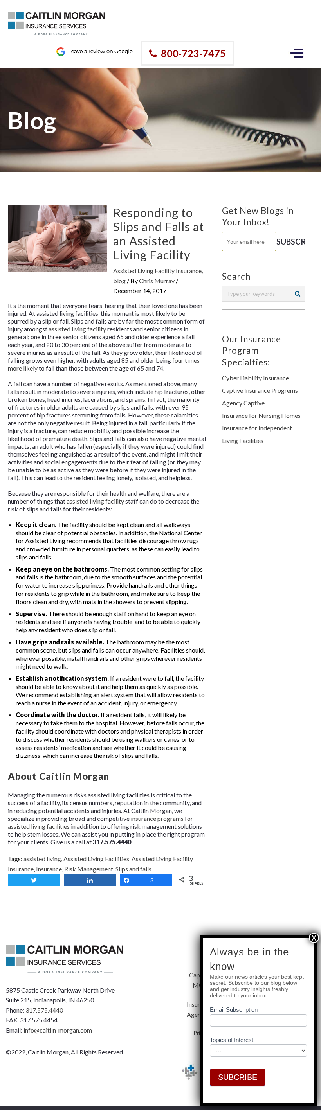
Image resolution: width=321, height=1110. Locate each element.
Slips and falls (133, 869)
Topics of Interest (231, 1039)
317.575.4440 (44, 1010)
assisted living (42, 858)
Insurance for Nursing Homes (261, 415)
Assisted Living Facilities (96, 858)
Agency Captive (243, 403)
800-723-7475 (193, 53)
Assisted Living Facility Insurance (157, 270)
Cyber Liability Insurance (255, 377)
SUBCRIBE (237, 1077)
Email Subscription (234, 1009)
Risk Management (88, 869)
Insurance (49, 869)
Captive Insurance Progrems (260, 390)
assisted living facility (77, 329)
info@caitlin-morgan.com (57, 1030)
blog (119, 280)
